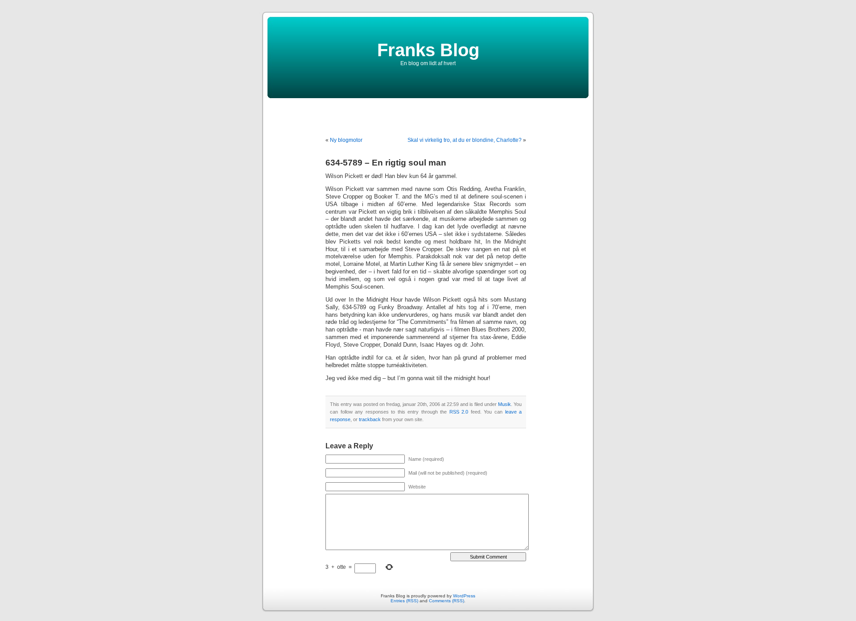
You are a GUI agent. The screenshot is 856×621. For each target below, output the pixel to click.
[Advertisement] (428, 111)
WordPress (464, 595)
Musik (504, 404)
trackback (370, 419)
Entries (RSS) (404, 600)
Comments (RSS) (446, 600)
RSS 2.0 (459, 411)
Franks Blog (428, 50)
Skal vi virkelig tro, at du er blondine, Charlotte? (464, 140)
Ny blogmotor (346, 140)
